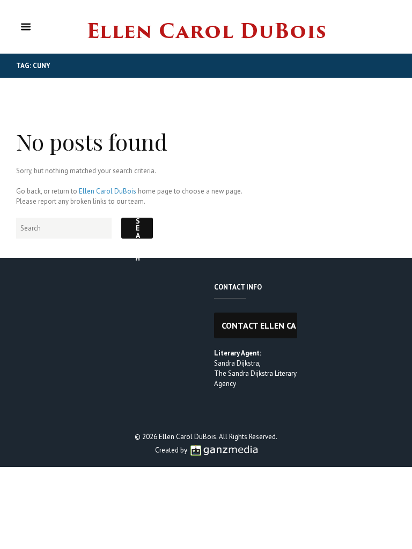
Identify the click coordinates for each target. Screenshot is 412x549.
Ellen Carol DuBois (107, 191)
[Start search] (137, 228)
